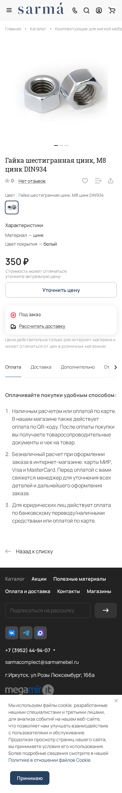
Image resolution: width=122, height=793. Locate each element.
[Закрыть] (116, 701)
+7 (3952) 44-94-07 (27, 650)
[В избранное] (85, 180)
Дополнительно (78, 367)
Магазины (99, 591)
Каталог (15, 578)
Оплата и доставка (27, 591)
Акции (39, 578)
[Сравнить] (98, 180)
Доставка (41, 367)
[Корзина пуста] (111, 10)
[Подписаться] (106, 610)
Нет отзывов (32, 181)
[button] (56, 145)
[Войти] (99, 10)
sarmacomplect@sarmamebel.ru (42, 662)
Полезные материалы (79, 578)
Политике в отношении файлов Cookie (49, 760)
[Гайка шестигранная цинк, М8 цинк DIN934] (61, 93)
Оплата (13, 367)
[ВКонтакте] (11, 632)
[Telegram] (26, 632)
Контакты (68, 591)
